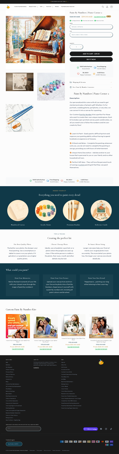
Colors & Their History (12, 415)
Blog (7, 381)
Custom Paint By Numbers (12, 384)
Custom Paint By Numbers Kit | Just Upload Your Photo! (18, 341)
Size (71, 31)
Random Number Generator (13, 413)
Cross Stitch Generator (12, 401)
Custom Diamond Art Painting (69, 374)
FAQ (7, 362)
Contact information (56, 450)
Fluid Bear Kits (65, 377)
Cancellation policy (65, 450)
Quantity (72, 43)
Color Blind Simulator (67, 391)
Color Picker (64, 389)
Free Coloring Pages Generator (69, 408)
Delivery (8, 364)
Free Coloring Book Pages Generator (16, 410)
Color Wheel (64, 386)
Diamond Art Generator (12, 403)
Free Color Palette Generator (69, 396)
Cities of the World (11, 398)
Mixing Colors (9, 417)
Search (63, 362)
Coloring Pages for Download (14, 405)
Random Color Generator (68, 393)
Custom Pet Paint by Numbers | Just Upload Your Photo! (73, 339)
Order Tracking (10, 369)
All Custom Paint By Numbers (13, 386)
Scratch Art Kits (65, 369)
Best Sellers (9, 393)
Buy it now (91, 59)
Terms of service (47, 450)
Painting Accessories (11, 396)
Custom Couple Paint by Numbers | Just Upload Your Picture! (45, 341)
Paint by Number (85, 114)
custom (82, 165)
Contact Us (9, 379)
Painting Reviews (10, 408)
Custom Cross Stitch (66, 372)
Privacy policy (39, 450)
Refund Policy (9, 377)
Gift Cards (64, 367)
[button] (33, 7)
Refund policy (32, 450)
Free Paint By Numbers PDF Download (71, 405)
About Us (63, 364)
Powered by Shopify (24, 450)
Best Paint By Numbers (67, 381)
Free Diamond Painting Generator (70, 403)
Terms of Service (10, 374)
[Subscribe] (39, 429)
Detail (71, 23)
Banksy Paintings (10, 391)
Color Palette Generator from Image (71, 398)
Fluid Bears (9, 389)
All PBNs (63, 379)
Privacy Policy (9, 372)
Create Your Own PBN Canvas (69, 401)
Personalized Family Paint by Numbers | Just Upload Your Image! (101, 341)
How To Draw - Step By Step (13, 420)
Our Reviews (9, 367)
